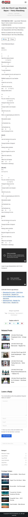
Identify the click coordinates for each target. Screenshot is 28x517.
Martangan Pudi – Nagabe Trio (11, 300)
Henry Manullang (11, 313)
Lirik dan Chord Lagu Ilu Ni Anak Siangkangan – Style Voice (18, 354)
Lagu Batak (16, 310)
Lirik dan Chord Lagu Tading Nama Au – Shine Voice (18, 363)
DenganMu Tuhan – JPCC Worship (16, 499)
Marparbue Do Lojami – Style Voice (13, 292)
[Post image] (5, 337)
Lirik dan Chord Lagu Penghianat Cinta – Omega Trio (18, 337)
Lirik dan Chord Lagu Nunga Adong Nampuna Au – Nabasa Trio (18, 371)
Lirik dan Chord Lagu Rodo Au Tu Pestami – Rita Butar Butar (18, 380)
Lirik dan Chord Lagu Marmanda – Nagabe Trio (18, 344)
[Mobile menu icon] (26, 2)
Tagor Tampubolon (19, 313)
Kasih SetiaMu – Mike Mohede (17, 504)
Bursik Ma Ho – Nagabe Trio (10, 294)
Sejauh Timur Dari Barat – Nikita (18, 480)
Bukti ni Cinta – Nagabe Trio (10, 302)
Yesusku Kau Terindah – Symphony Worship (16, 493)
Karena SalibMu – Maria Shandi (17, 474)
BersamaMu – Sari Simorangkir (17, 486)
